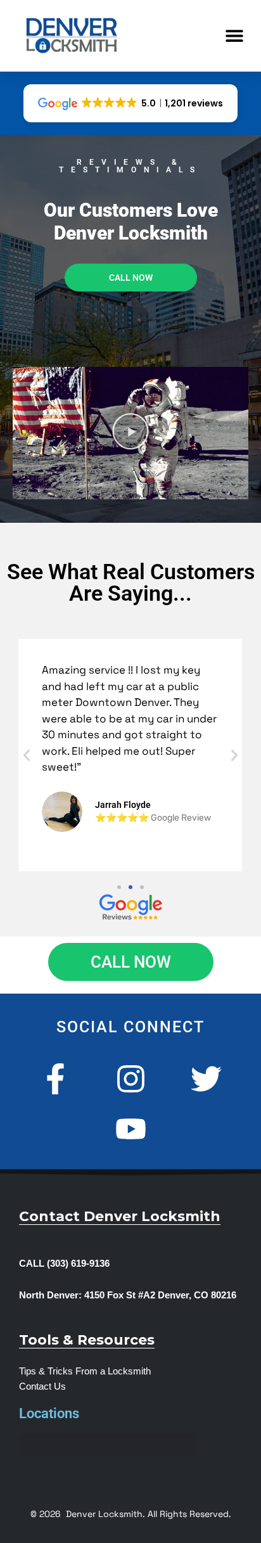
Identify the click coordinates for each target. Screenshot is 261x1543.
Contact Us (42, 1386)
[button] (234, 36)
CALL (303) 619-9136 (64, 1263)
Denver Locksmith (104, 1514)
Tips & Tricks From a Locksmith (85, 1371)
